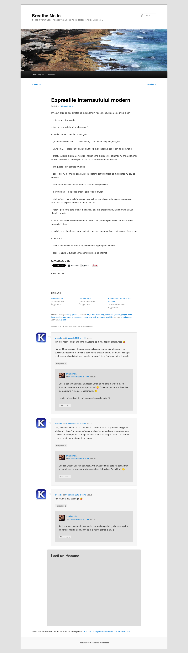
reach (85, 317)
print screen (77, 317)
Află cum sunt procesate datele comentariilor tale (106, 631)
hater (130, 314)
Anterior (36, 84)
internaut (55, 317)
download (109, 314)
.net (87, 314)
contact (51, 74)
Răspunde (61, 363)
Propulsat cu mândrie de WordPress (94, 642)
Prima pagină (38, 74)
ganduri (75, 314)
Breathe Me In (46, 15)
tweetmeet (101, 317)
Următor (151, 84)
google (124, 314)
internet (62, 317)
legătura (62, 319)
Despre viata (57, 298)
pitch (69, 317)
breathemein (126, 317)
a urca (92, 314)
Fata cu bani (85, 298)
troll (94, 317)
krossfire (58, 338)
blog (69, 314)
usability (109, 317)
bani (98, 314)
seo (90, 317)
